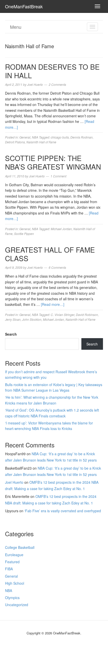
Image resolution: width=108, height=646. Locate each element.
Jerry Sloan (13, 319)
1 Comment (58, 176)
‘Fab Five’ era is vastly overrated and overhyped (62, 510)
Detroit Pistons (15, 142)
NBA (35, 137)
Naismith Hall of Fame (41, 142)
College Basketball (19, 547)
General (24, 137)
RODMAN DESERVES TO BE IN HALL (52, 71)
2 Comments (57, 84)
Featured (12, 561)
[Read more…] (52, 304)
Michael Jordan (61, 229)
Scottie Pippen (24, 233)
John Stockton (31, 319)
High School (14, 583)
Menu (15, 26)
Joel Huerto (14, 482)
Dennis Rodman (81, 137)
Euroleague (14, 554)
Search (11, 334)
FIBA (9, 568)
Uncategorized (16, 604)
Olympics (12, 597)
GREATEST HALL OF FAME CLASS (50, 254)
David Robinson (87, 314)
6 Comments (57, 267)
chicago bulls (60, 137)
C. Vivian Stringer (62, 314)
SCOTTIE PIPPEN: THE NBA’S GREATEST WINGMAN (53, 162)
